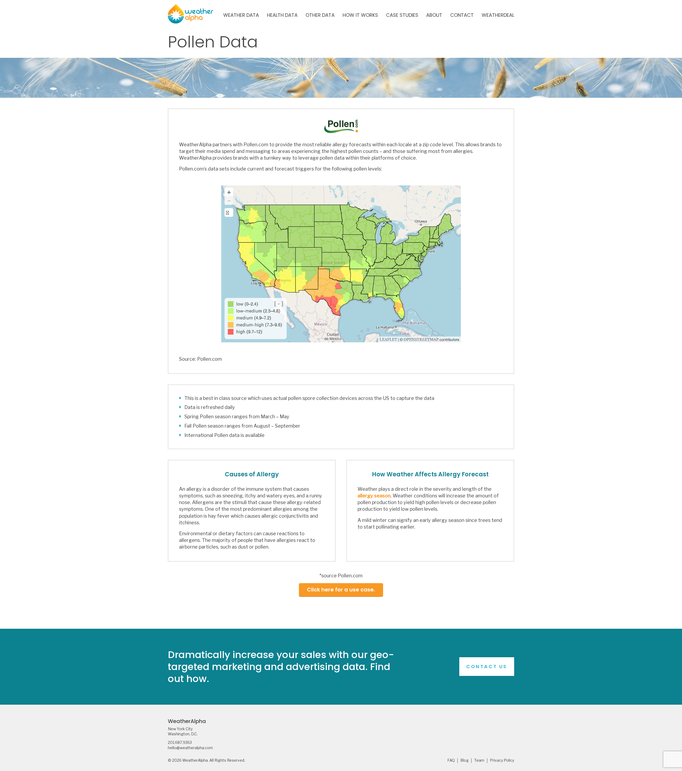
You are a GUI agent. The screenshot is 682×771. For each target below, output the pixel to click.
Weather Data (241, 15)
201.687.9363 (180, 742)
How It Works (360, 15)
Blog (464, 760)
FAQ (451, 760)
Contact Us (486, 666)
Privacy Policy (502, 760)
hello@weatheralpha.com (190, 748)
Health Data (282, 15)
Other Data (320, 15)
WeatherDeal (498, 15)
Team (479, 760)
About (434, 15)
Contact (462, 15)
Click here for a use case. (341, 589)
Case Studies (402, 15)
